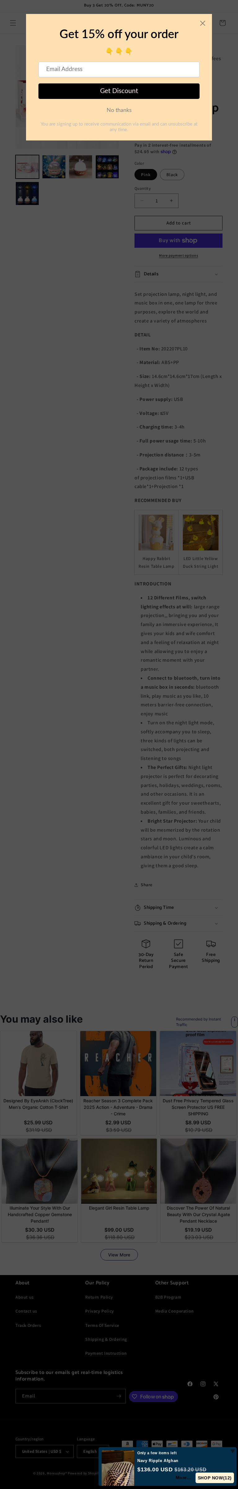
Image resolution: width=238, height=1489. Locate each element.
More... (183, 1477)
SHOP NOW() (215, 1477)
